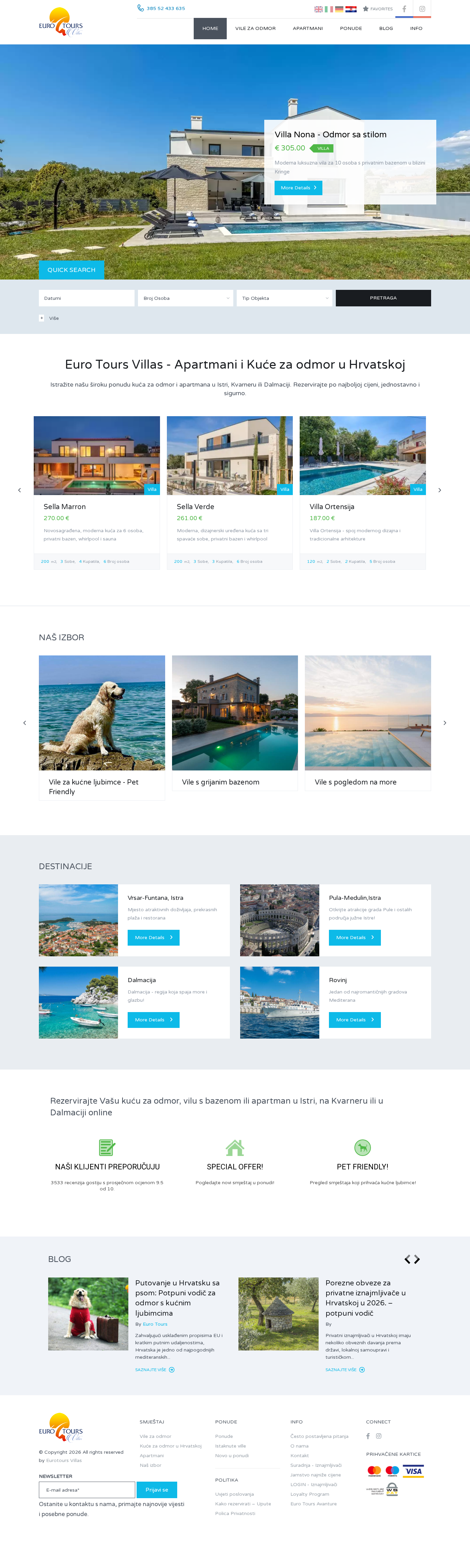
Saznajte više (151, 1369)
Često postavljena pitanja (319, 1436)
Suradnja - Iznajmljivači (316, 1465)
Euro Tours (155, 1324)
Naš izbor (150, 1465)
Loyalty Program (309, 1494)
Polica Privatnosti (235, 1513)
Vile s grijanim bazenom (220, 782)
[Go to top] (451, 1527)
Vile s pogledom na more (356, 782)
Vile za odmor (255, 28)
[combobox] (186, 298)
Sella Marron (65, 507)
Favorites (382, 9)
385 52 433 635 (166, 8)
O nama (299, 1446)
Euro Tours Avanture (313, 1504)
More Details (295, 188)
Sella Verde (195, 507)
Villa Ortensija (332, 507)
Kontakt (299, 1456)
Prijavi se (157, 1489)
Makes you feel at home (321, 135)
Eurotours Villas (64, 1460)
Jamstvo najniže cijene (315, 1475)
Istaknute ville (230, 1446)
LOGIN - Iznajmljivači (313, 1484)
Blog (386, 28)
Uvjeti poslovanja (234, 1494)
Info (416, 28)
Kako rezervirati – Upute (243, 1504)
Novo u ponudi (232, 1456)
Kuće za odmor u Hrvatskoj (171, 1446)
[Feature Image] (88, 1313)
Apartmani (308, 28)
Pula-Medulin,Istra (355, 898)
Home (210, 28)
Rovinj (338, 980)
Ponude (351, 28)
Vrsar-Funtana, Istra (155, 898)
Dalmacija (142, 980)
